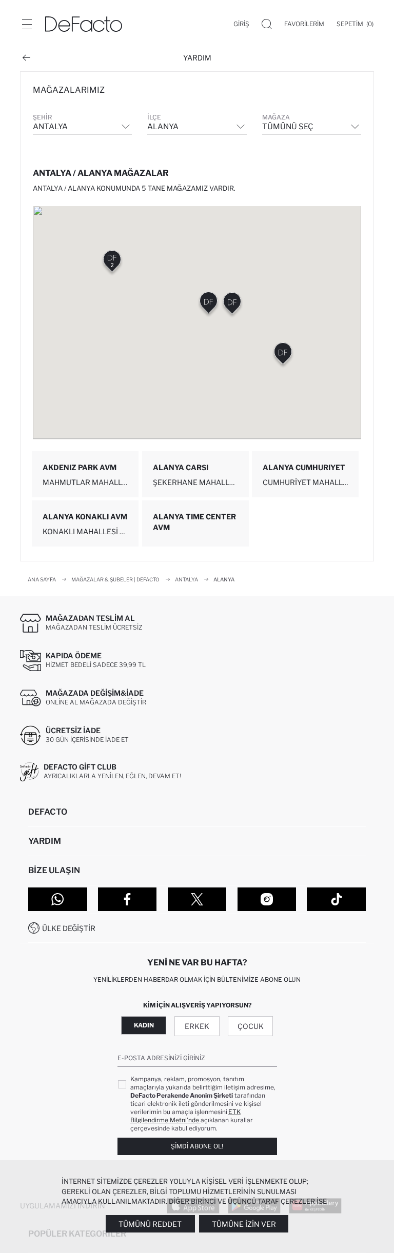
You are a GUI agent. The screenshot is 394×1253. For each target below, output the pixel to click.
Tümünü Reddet (150, 1224)
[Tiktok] (336, 899)
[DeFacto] (83, 24)
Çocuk (251, 1026)
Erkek (197, 1026)
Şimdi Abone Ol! (197, 1146)
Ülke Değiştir (68, 928)
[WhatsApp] (57, 899)
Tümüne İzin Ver (244, 1224)
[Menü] (27, 24)
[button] (112, 263)
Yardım (197, 57)
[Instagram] (267, 899)
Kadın (144, 1025)
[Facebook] (127, 899)
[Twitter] (197, 899)
